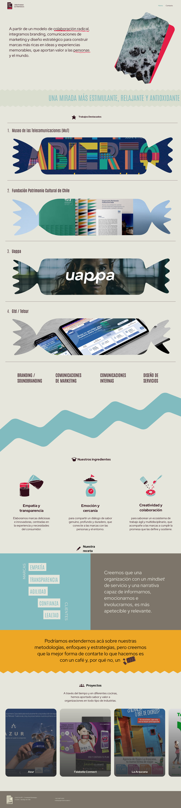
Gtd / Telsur (18, 310)
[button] (165, 81)
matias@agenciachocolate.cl (62, 800)
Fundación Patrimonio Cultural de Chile (38, 190)
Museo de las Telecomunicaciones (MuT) (38, 130)
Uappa (14, 250)
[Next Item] (178, 742)
